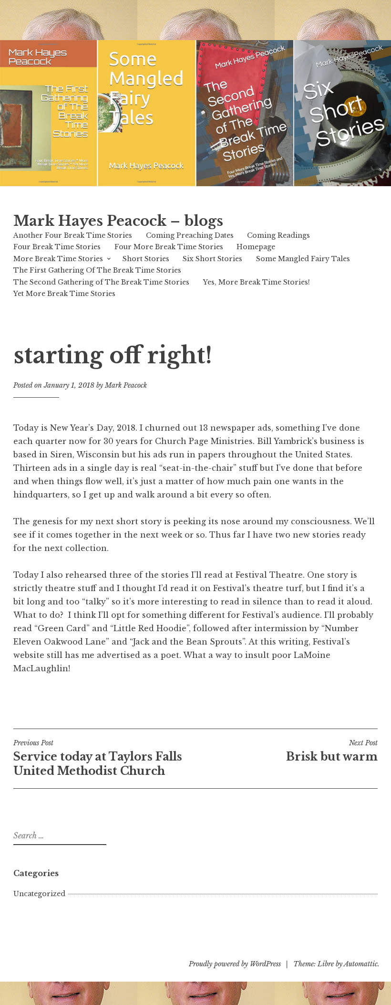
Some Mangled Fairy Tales (303, 258)
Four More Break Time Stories (168, 247)
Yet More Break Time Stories (64, 293)
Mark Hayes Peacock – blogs (118, 221)
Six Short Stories (212, 258)
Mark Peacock (126, 385)
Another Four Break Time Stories (72, 235)
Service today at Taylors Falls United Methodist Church (97, 758)
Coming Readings (278, 235)
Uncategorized (39, 893)
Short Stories (146, 258)
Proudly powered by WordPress (235, 964)
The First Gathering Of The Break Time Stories (97, 270)
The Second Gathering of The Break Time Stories (101, 282)
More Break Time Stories (58, 258)
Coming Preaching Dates (190, 235)
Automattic (361, 964)
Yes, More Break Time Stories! (256, 282)
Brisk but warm (332, 751)
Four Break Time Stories (57, 247)
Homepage (256, 247)
